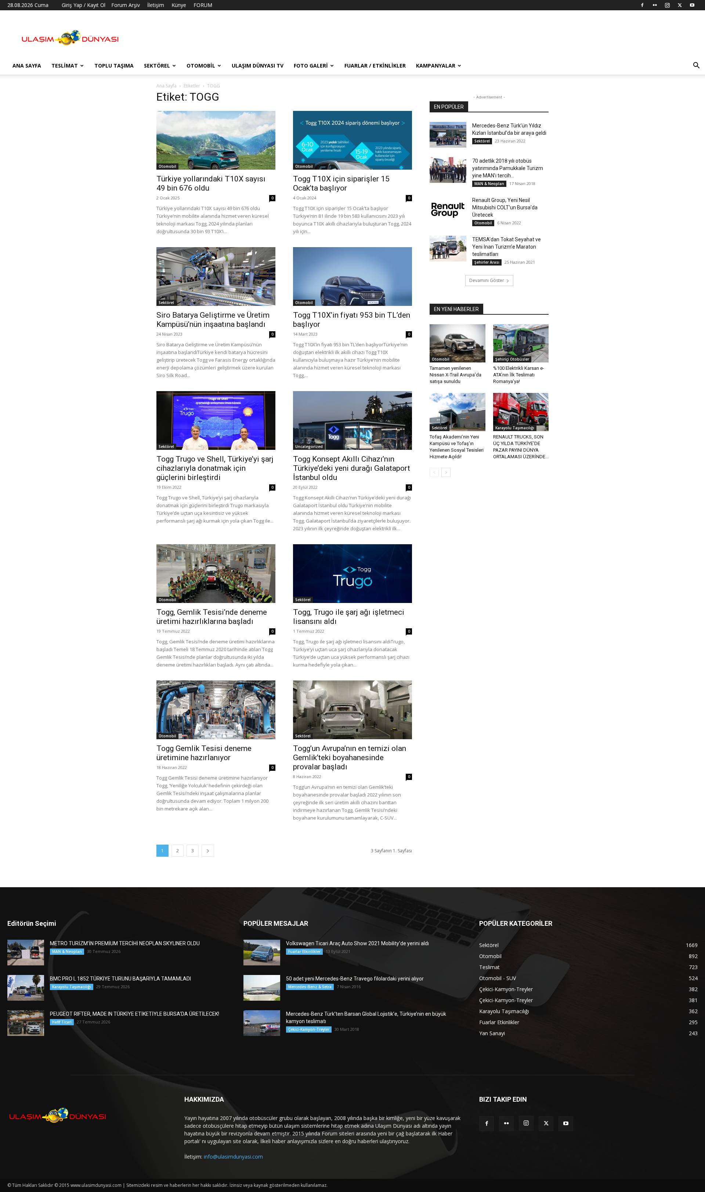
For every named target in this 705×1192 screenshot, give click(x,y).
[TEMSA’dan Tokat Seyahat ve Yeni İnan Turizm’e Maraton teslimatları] (448, 248)
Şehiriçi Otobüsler (512, 359)
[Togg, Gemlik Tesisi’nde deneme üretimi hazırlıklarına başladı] (215, 573)
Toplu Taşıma (114, 65)
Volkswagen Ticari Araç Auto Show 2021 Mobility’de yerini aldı (357, 943)
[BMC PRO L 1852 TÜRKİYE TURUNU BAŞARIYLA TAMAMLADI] (25, 988)
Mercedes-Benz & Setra (310, 986)
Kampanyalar (435, 65)
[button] (696, 66)
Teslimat (64, 65)
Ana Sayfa (26, 65)
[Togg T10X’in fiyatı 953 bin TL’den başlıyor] (352, 276)
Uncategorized (309, 446)
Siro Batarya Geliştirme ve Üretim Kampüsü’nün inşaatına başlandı (213, 320)
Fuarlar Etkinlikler (304, 951)
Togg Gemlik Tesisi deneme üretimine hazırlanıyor (204, 753)
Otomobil (201, 65)
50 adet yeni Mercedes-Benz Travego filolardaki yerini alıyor (355, 979)
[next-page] (208, 851)
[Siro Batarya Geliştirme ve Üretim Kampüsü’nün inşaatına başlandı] (215, 276)
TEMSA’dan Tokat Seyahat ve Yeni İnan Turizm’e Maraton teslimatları (506, 246)
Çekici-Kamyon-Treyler (308, 1029)
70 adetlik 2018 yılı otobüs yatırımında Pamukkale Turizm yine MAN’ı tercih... (507, 168)
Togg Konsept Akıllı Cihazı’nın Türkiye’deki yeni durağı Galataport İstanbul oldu (351, 468)
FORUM (203, 4)
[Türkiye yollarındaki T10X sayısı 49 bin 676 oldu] (215, 140)
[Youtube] (692, 5)
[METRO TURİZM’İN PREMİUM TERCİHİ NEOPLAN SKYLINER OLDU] (25, 952)
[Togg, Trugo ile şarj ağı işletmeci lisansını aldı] (352, 573)
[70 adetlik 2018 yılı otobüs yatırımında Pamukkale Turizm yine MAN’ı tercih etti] (448, 170)
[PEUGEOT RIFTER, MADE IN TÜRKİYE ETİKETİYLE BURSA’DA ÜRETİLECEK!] (25, 1023)
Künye (178, 4)
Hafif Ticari (62, 1022)
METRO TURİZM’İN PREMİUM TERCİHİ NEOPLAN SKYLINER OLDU (125, 943)
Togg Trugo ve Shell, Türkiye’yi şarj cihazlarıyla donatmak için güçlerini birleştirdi (215, 468)
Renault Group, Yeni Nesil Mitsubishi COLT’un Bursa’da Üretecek (505, 207)
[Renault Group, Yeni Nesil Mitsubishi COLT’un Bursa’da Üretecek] (448, 209)
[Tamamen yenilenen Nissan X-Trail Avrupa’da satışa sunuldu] (457, 343)
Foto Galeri (311, 65)
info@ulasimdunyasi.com (233, 1156)
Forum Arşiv (125, 4)
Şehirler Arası (486, 262)
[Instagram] (667, 5)
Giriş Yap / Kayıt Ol (83, 4)
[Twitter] (679, 5)
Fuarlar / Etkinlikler (375, 65)
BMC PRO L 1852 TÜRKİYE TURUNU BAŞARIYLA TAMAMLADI (120, 979)
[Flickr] (654, 5)
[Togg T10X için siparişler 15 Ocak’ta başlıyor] (352, 140)
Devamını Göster (486, 280)
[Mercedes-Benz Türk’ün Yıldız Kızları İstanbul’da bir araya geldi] (448, 135)
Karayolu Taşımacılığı (514, 427)
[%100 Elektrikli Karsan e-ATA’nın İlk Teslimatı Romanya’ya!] (521, 343)
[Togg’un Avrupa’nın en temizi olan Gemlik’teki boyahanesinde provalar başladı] (352, 709)
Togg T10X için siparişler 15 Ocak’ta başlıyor (341, 183)
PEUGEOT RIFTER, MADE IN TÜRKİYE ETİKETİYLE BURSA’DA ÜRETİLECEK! (134, 1014)
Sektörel (157, 65)
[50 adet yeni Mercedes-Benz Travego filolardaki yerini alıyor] (261, 988)
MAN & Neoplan (489, 183)
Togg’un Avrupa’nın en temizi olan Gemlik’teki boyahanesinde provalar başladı (349, 757)
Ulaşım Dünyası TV (257, 65)
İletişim (155, 4)
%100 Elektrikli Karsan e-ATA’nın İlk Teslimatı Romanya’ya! (518, 374)
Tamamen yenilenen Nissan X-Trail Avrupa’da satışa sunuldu (455, 374)
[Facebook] (642, 5)
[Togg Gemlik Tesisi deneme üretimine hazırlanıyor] (215, 709)
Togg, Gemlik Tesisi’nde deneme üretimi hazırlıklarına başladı (211, 617)
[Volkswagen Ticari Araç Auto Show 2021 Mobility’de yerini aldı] (261, 952)
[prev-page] (434, 472)
